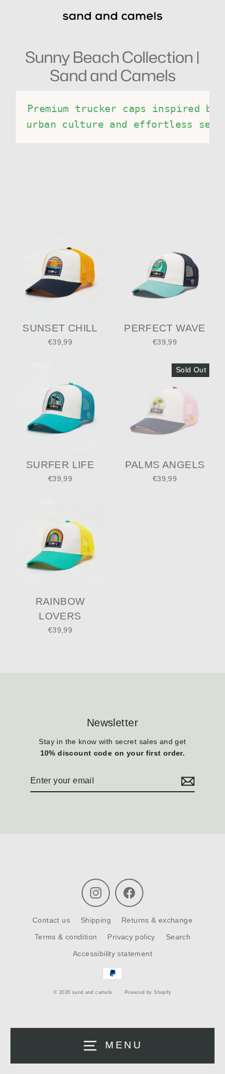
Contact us (51, 920)
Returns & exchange (157, 920)
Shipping (96, 920)
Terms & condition (66, 937)
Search (178, 937)
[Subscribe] (186, 781)
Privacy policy (131, 937)
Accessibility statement (112, 954)
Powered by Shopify (148, 992)
